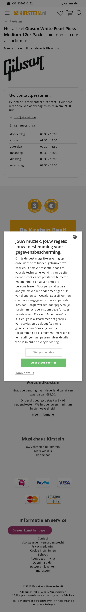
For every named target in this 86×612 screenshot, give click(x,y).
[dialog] (43, 306)
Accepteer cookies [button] (43, 363)
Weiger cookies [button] (43, 352)
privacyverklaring (47, 342)
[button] (24, 373)
